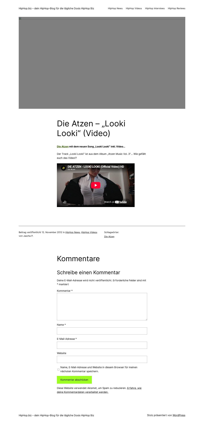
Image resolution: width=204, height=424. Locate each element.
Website (61, 353)
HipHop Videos (89, 232)
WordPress (179, 415)
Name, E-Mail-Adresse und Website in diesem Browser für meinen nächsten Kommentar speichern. (98, 369)
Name (61, 324)
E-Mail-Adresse (67, 338)
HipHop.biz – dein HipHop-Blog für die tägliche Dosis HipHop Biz (56, 8)
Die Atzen (63, 146)
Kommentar (65, 290)
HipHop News (72, 232)
